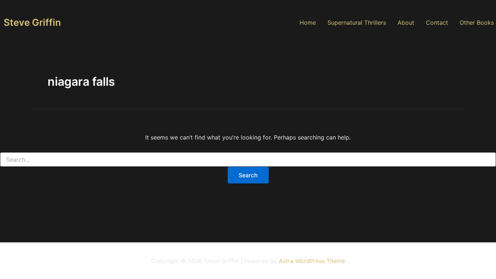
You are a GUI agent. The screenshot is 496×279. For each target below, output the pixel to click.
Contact (437, 22)
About (406, 22)
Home (308, 22)
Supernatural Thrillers (357, 22)
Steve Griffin (32, 22)
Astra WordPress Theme (312, 260)
